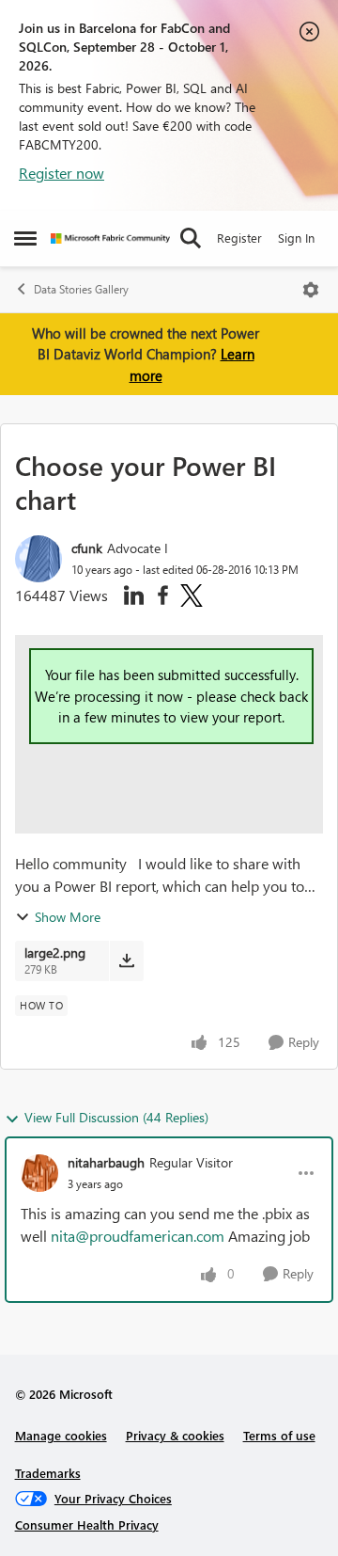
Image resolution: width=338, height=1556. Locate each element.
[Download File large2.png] (126, 960)
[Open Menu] (311, 290)
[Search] (190, 238)
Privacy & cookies (175, 1435)
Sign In (296, 238)
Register (239, 238)
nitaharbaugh (106, 1162)
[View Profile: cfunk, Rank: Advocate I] (38, 558)
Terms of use (279, 1435)
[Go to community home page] (110, 238)
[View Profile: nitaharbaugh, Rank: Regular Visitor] (39, 1173)
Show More (67, 917)
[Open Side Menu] (25, 238)
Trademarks (48, 1473)
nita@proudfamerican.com (137, 1236)
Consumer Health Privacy (87, 1524)
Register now (61, 173)
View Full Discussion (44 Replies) (116, 1117)
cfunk (86, 548)
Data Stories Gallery (81, 289)
